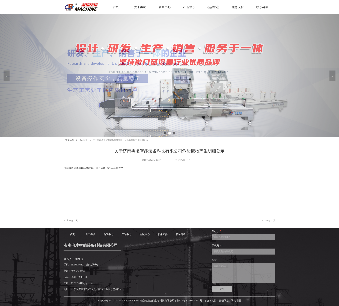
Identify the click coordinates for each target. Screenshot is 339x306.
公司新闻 (83, 140)
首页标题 (69, 140)
